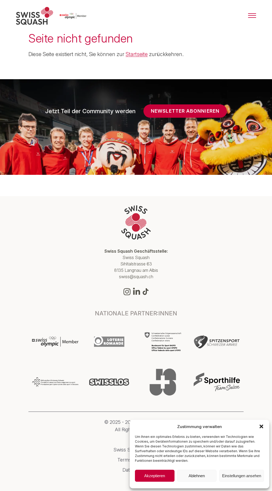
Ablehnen (197, 475)
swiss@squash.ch (136, 276)
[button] (261, 426)
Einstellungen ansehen (241, 475)
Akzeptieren (154, 475)
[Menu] (252, 16)
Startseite (137, 54)
